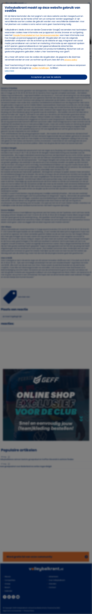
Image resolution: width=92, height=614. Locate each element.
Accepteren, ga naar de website (46, 77)
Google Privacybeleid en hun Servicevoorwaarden (36, 35)
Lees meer (9, 70)
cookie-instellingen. (40, 68)
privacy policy (70, 59)
